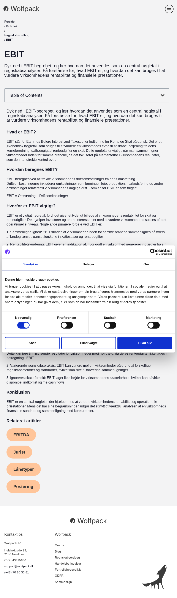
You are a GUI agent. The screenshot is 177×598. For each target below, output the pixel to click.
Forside (9, 21)
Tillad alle (145, 343)
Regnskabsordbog (16, 35)
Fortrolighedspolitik (68, 569)
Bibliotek (11, 26)
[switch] (67, 325)
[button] (169, 9)
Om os (59, 545)
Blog (58, 551)
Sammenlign (63, 582)
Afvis (32, 343)
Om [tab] (146, 264)
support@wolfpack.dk (19, 566)
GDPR (59, 575)
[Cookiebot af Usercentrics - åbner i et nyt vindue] (153, 252)
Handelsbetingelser (68, 563)
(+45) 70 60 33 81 (16, 572)
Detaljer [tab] (89, 264)
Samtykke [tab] (30, 264)
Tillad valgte (88, 343)
